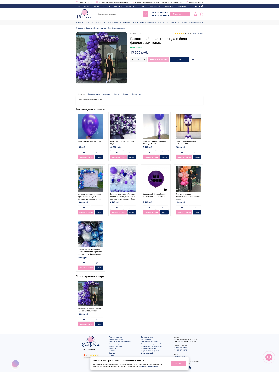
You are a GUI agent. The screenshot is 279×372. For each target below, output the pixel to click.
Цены (86, 6)
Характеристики (94, 94)
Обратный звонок (180, 14)
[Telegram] (199, 6)
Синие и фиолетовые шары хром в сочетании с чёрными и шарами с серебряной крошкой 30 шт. (90, 253)
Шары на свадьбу (147, 353)
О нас (78, 6)
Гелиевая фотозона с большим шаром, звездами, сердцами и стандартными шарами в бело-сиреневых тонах (122, 198)
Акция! (78, 22)
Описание (81, 94)
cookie (141, 366)
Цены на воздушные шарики (119, 344)
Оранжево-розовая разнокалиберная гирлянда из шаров (188, 196)
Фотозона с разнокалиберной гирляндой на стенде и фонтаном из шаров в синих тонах (89, 198)
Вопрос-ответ (155, 6)
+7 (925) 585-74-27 (160, 12)
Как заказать (131, 6)
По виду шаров (129, 22)
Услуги (89, 22)
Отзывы (143, 6)
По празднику (113, 22)
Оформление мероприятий (151, 344)
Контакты (118, 6)
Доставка (106, 6)
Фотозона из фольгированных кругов (122, 142)
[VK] (196, 6)
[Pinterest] (189, 368)
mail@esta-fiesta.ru (196, 2)
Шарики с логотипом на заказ (151, 346)
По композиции (147, 22)
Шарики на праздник (148, 348)
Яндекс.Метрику (151, 366)
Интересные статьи (116, 339)
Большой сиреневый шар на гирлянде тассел (154, 142)
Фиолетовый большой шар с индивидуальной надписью (154, 195)
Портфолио (181, 6)
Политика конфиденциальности (120, 341)
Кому (160, 22)
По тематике (172, 22)
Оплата (116, 94)
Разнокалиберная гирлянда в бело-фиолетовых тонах (89, 309)
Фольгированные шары (149, 341)
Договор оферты (147, 337)
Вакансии (112, 353)
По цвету (99, 22)
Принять (178, 363)
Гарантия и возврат (116, 337)
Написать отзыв (197, 33)
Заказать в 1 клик (158, 59)
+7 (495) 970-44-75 (160, 15)
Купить (179, 59)
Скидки (96, 6)
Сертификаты (146, 339)
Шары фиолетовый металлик (89, 141)
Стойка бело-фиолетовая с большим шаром (186, 142)
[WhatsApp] (202, 6)
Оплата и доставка (115, 346)
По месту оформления (191, 22)
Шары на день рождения (150, 351)
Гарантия (169, 6)
